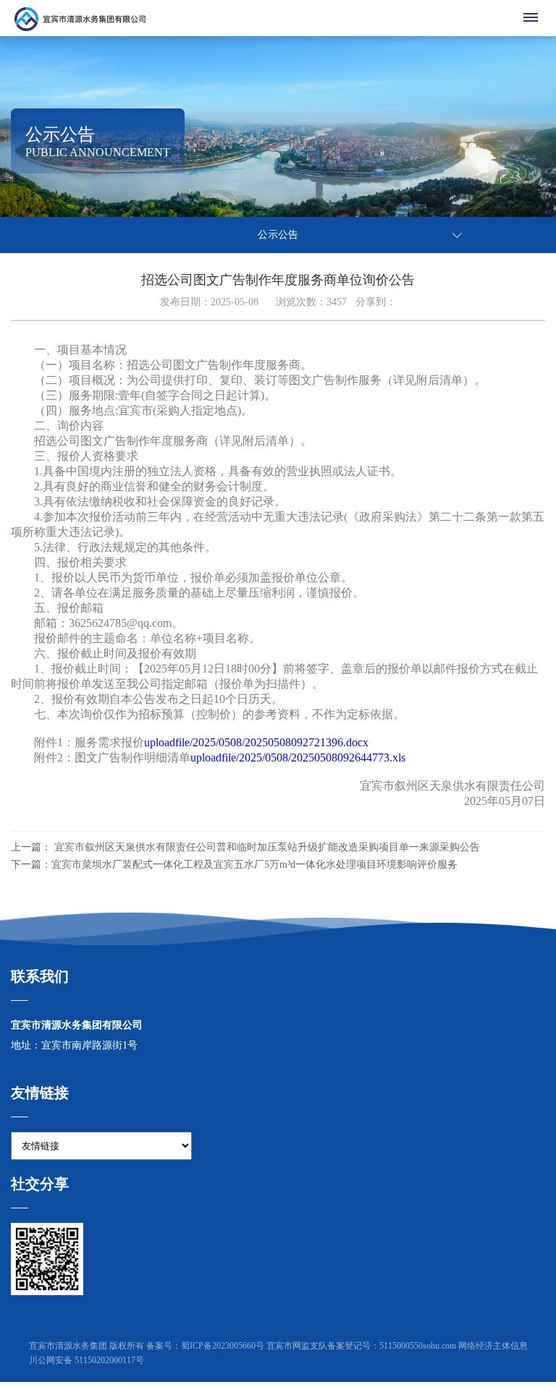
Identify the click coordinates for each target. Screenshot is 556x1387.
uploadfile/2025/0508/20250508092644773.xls (297, 757)
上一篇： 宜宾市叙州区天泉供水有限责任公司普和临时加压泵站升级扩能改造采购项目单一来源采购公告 (245, 847)
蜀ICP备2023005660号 (222, 1346)
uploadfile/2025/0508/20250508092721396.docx (256, 742)
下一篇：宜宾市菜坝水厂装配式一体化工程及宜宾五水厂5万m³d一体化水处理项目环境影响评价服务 (234, 864)
